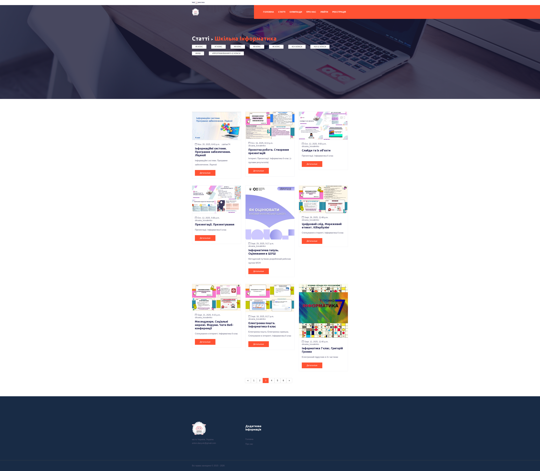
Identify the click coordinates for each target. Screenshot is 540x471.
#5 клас (199, 47)
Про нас (311, 12)
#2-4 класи (297, 47)
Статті (281, 12)
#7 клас (218, 47)
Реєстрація (339, 12)
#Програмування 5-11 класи (226, 53)
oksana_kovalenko (257, 145)
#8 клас (237, 47)
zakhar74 (226, 144)
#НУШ (198, 53)
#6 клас (276, 47)
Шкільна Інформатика (246, 38)
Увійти (324, 12)
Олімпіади (296, 12)
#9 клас (257, 47)
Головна (268, 12)
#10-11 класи (320, 47)
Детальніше (205, 173)
